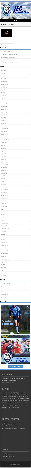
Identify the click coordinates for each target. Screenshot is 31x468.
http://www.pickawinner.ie (8, 382)
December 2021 (4, 195)
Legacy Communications (8, 456)
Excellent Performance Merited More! (9, 62)
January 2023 (4, 162)
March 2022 (3, 187)
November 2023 (4, 134)
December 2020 (4, 223)
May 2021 (3, 214)
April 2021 (3, 217)
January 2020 (4, 248)
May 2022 (3, 181)
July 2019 (3, 264)
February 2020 (4, 245)
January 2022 (4, 192)
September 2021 (5, 203)
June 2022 (3, 178)
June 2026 (3, 70)
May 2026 (3, 73)
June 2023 (3, 148)
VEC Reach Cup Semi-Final (7, 60)
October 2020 (4, 225)
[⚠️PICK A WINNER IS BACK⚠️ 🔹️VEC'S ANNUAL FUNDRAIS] (15, 349)
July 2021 (3, 209)
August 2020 (4, 231)
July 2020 (3, 234)
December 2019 (4, 250)
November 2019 (4, 253)
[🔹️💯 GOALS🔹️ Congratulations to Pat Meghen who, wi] (15, 319)
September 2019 (5, 259)
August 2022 (4, 173)
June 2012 (3, 275)
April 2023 (3, 153)
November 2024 (4, 109)
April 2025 (3, 95)
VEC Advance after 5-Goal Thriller (9, 54)
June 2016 (3, 273)
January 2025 (4, 103)
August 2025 (4, 87)
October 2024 (4, 112)
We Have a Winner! (5, 51)
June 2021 (3, 212)
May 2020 (3, 239)
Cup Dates (3, 286)
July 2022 (3, 176)
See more (4, 411)
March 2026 (3, 78)
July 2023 (3, 145)
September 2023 (5, 140)
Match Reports (4, 294)
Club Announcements (6, 283)
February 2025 (4, 101)
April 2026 (3, 76)
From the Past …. (5, 289)
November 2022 (4, 167)
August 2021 (4, 206)
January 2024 (4, 131)
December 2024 (4, 106)
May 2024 (3, 120)
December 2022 (4, 164)
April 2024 (3, 123)
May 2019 (3, 270)
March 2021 (3, 220)
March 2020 (3, 242)
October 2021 (4, 201)
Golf (2, 292)
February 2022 (4, 189)
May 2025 (3, 92)
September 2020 (5, 228)
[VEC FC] (15, 16)
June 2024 (3, 117)
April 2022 (3, 184)
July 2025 (3, 90)
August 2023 (4, 142)
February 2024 (4, 128)
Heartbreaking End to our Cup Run (9, 57)
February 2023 (4, 159)
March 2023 (3, 156)
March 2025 (3, 98)
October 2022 (4, 170)
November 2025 (4, 84)
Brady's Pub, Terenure (8, 454)
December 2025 (4, 81)
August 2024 (4, 114)
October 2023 (4, 137)
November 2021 (4, 198)
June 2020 (3, 237)
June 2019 (3, 267)
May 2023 (3, 151)
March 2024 (3, 126)
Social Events (4, 297)
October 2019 (4, 256)
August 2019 (4, 262)
